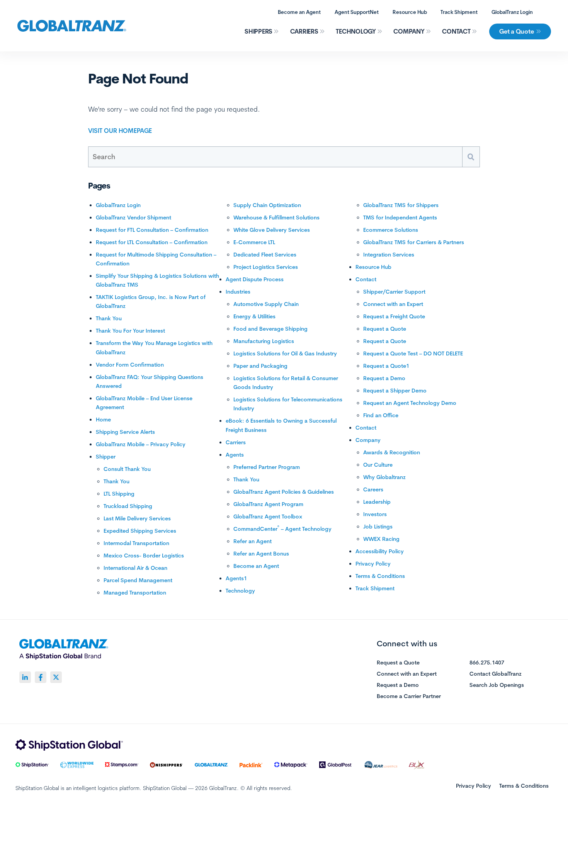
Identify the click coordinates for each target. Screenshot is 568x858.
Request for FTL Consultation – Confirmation (152, 229)
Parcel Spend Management (138, 580)
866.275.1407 (486, 663)
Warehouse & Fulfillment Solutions (276, 217)
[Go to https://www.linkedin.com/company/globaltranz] (25, 677)
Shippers (258, 31)
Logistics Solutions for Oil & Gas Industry (285, 353)
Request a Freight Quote (394, 316)
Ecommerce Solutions (390, 229)
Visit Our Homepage (120, 130)
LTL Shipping (119, 493)
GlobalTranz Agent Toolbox (267, 516)
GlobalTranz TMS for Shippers (401, 205)
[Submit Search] (471, 157)
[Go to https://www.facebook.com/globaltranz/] (40, 677)
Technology (356, 31)
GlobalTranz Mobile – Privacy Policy (140, 444)
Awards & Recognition (391, 452)
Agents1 (236, 578)
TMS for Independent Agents (400, 217)
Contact (456, 31)
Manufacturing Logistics (263, 341)
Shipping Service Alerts (125, 431)
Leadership (377, 501)
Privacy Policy (373, 563)
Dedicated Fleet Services (264, 254)
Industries (238, 291)
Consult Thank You (127, 469)
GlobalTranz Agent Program (268, 504)
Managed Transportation (135, 592)
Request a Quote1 (386, 365)
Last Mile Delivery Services (137, 518)
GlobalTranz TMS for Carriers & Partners (413, 242)
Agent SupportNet (357, 12)
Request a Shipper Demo (395, 390)
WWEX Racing (381, 538)
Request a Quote (384, 328)
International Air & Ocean (135, 567)
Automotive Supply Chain (266, 304)
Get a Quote (516, 31)
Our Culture (378, 464)
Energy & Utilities (254, 316)
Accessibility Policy (379, 551)
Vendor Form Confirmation (130, 364)
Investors (375, 514)
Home (103, 419)
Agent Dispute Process (255, 279)
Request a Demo (384, 378)
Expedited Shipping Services (140, 530)
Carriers (304, 31)
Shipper (106, 456)
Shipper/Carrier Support (394, 291)
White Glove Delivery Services (271, 229)
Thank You (109, 318)
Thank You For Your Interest (130, 330)
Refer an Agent (252, 541)
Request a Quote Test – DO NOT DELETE (413, 353)
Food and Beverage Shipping (270, 328)
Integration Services (388, 254)
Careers (373, 489)
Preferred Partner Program (266, 467)
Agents (235, 454)
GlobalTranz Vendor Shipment (133, 217)
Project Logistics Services (265, 266)
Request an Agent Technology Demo (409, 402)
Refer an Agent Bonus (261, 553)
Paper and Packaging (260, 365)
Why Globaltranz (384, 477)
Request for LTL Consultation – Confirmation (151, 242)
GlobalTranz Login (512, 12)
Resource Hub (410, 12)
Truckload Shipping (128, 506)
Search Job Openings (496, 685)
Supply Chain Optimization (267, 205)
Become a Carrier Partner (409, 696)
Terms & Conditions (380, 576)
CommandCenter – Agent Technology (282, 528)
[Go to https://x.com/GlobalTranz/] (56, 677)
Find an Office (380, 415)
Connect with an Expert (393, 304)
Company (408, 31)
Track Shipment (459, 12)
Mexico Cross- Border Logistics (144, 555)
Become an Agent (299, 12)
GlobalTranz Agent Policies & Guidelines (283, 491)
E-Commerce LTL (254, 242)
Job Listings (378, 526)
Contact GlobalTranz (495, 674)
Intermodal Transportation (136, 543)
